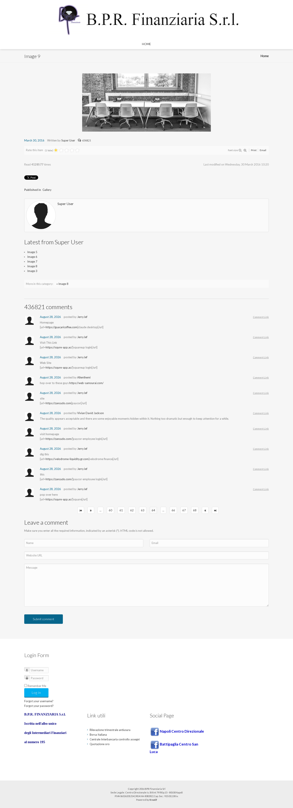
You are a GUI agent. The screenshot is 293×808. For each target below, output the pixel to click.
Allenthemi (84, 377)
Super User (68, 140)
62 (132, 510)
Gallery (46, 189)
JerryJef (82, 317)
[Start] (80, 510)
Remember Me (37, 686)
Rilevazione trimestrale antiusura (110, 730)
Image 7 (32, 261)
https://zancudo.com (58, 403)
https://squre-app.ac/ (59, 347)
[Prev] (91, 510)
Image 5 (32, 252)
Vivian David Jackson (90, 413)
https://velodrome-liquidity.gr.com (67, 459)
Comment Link (261, 317)
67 (184, 510)
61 (121, 510)
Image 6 (32, 256)
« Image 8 (62, 284)
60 (110, 510)
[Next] (205, 510)
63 (142, 510)
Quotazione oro (100, 744)
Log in (36, 692)
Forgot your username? (38, 701)
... (100, 510)
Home (146, 44)
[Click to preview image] (146, 102)
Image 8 (32, 266)
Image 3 (32, 271)
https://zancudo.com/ (59, 438)
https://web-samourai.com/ (86, 383)
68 (194, 510)
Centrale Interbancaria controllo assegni (115, 739)
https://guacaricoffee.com (61, 327)
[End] (215, 510)
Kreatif (153, 799)
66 (173, 510)
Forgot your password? (39, 706)
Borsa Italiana (98, 734)
